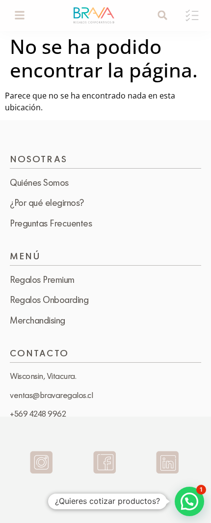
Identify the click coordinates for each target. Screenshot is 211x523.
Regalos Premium (42, 279)
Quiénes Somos (39, 182)
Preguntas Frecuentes (51, 223)
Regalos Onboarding (49, 299)
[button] (20, 15)
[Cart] (192, 15)
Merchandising (37, 320)
